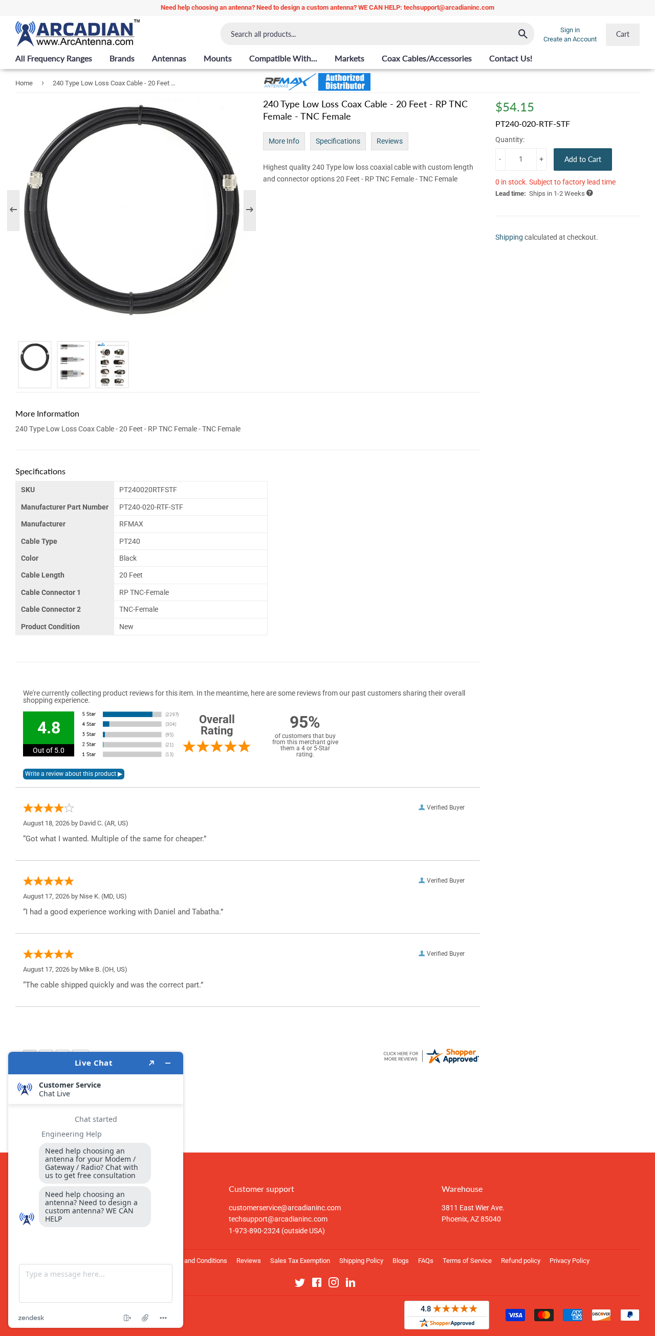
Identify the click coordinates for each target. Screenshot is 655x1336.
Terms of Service (467, 1260)
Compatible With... (283, 58)
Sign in (570, 30)
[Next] (244, 210)
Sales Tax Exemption (300, 1260)
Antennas (169, 58)
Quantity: (510, 139)
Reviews (390, 141)
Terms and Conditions (195, 1260)
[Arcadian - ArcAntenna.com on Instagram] (334, 1284)
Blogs (400, 1260)
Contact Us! (510, 58)
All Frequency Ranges (53, 58)
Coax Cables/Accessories (427, 58)
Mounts (218, 58)
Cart (622, 34)
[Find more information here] (95, 1190)
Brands (122, 58)
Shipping (509, 237)
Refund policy (520, 1260)
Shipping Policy (361, 1260)
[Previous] (18, 210)
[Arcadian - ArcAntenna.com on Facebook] (317, 1284)
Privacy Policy (570, 1260)
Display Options (73, 1073)
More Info (284, 141)
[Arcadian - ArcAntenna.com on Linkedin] (350, 1284)
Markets (349, 58)
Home (24, 83)
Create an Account (570, 39)
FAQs (425, 1260)
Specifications (338, 141)
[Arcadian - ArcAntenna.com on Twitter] (300, 1284)
